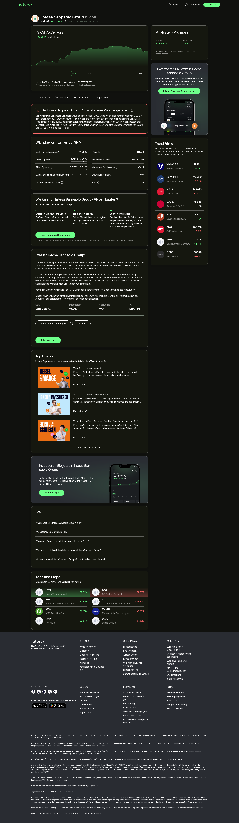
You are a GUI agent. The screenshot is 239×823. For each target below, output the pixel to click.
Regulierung (129, 703)
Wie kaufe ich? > (82, 97)
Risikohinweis (130, 707)
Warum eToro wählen (90, 692)
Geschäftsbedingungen (135, 711)
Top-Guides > (104, 97)
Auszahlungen (130, 655)
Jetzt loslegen (48, 340)
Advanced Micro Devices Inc (92, 668)
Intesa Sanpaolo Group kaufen (179, 91)
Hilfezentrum (130, 647)
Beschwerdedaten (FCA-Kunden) (136, 721)
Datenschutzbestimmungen (136, 698)
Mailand (81, 323)
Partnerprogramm (176, 696)
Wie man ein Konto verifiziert (132, 664)
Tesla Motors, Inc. (88, 659)
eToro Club (172, 700)
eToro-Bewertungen (90, 696)
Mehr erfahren (80, 384)
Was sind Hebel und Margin (177, 662)
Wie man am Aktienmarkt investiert (91, 394)
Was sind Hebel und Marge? (87, 368)
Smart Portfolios (175, 708)
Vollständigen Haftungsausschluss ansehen (60, 780)
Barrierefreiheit (87, 708)
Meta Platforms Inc (89, 655)
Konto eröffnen (130, 659)
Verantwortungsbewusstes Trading (179, 655)
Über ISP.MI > (61, 97)
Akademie (125, 240)
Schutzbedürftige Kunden (136, 674)
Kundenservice (130, 670)
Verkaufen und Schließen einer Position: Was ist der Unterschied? (106, 421)
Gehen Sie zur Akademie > (90, 447)
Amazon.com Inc (88, 647)
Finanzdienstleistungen (53, 323)
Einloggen (195, 4)
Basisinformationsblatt (135, 715)
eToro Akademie (175, 679)
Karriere (83, 700)
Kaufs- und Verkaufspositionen (176, 669)
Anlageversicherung (177, 704)
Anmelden (211, 4)
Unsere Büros (86, 704)
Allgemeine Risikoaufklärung (42, 792)
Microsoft (84, 651)
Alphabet (84, 663)
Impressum (85, 712)
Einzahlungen (130, 651)
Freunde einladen (175, 692)
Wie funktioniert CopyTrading (175, 648)
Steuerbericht (174, 675)
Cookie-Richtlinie (132, 692)
